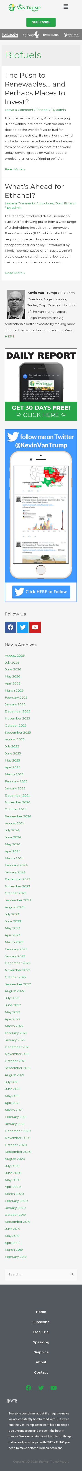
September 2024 (18, 816)
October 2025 (15, 725)
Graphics (41, 1352)
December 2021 (17, 1047)
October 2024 (16, 809)
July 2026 (12, 662)
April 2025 (12, 767)
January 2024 (15, 872)
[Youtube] (35, 627)
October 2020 (16, 1145)
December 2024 (18, 795)
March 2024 (14, 858)
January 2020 (15, 1208)
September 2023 (18, 900)
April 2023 (12, 935)
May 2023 (12, 928)
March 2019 (14, 1249)
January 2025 (15, 788)
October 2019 (15, 1214)
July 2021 (11, 1082)
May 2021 (12, 1096)
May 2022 (12, 1012)
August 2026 (15, 655)
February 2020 (16, 1201)
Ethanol (42, 110)
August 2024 (15, 823)
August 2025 (15, 739)
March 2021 (14, 1110)
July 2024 (12, 830)
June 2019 (12, 1228)
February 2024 (16, 865)
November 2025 (17, 718)
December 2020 (18, 1131)
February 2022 (16, 1033)
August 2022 (15, 991)
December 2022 (17, 963)
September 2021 (17, 1068)
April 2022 (12, 1019)
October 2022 (15, 977)
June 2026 (13, 669)
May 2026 (12, 676)
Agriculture (44, 203)
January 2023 (15, 956)
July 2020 (12, 1166)
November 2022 (17, 970)
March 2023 (14, 942)
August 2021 (14, 1075)
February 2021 (16, 1117)
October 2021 (15, 1061)
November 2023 (17, 886)
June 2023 (13, 921)
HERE (10, 336)
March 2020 (14, 1194)
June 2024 (13, 837)
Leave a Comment (19, 110)
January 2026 (15, 704)
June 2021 (12, 1089)
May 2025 (12, 760)
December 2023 (17, 879)
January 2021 (15, 1124)
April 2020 (13, 1186)
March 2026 (14, 690)
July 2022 (12, 998)
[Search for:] (41, 1274)
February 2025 (16, 781)
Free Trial (41, 1332)
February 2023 (16, 949)
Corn (58, 203)
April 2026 (12, 683)
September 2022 (18, 984)
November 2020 (18, 1138)
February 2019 (16, 1256)
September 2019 (17, 1221)
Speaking (41, 1342)
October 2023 (15, 893)
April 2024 (12, 851)
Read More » (15, 169)
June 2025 (13, 753)
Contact (41, 1372)
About (41, 1362)
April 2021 (12, 1103)
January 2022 (15, 1040)
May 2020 (12, 1180)
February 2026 (16, 697)
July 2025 (12, 746)
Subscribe (41, 1322)
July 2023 (12, 914)
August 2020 (15, 1159)
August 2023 (15, 907)
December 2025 (17, 711)
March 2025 (14, 774)
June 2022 (13, 1005)
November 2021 (17, 1054)
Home (41, 1312)
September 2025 (18, 732)
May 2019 (12, 1236)
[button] (41, 22)
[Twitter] (22, 627)
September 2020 (18, 1151)
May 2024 (12, 844)
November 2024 (17, 802)
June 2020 (13, 1173)
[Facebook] (10, 627)
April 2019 (12, 1243)
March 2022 (14, 1026)
